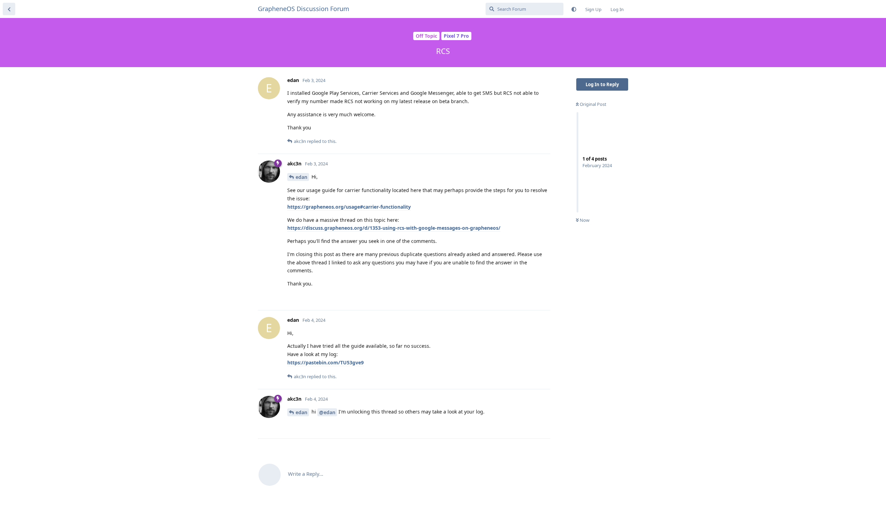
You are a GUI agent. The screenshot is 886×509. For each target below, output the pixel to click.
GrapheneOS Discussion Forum (303, 8)
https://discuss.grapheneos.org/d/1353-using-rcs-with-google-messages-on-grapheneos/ (393, 228)
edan (301, 177)
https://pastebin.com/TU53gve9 (325, 362)
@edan (327, 412)
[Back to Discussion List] (9, 9)
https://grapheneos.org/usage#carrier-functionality (349, 206)
